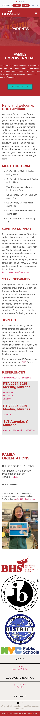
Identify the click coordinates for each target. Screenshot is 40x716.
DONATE (16, 5)
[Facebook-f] (22, 703)
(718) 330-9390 (20, 685)
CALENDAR (7, 5)
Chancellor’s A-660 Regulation (16, 378)
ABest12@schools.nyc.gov (25, 499)
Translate (21, 2)
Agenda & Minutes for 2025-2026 (19, 430)
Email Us (20, 687)
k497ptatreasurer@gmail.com (16, 272)
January (7, 399)
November (8, 392)
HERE (23, 362)
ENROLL (25, 5)
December (8, 395)
